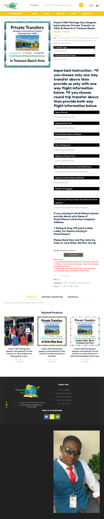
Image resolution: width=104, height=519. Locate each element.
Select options (19, 332)
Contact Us (87, 13)
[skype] (76, 286)
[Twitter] (59, 286)
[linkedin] (71, 286)
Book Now (74, 255)
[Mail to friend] (69, 286)
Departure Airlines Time (65, 156)
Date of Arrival (61, 112)
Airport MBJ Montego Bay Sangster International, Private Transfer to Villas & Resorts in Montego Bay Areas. (19, 352)
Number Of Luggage (64, 189)
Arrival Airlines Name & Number (68, 134)
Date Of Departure (63, 145)
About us (60, 13)
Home (34, 13)
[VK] (64, 286)
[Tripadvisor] (57, 416)
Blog (73, 13)
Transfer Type (61, 47)
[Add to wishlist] (15, 332)
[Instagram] (52, 416)
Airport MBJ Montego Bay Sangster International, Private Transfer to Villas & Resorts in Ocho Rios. (52, 352)
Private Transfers (34, 18)
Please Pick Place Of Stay (65, 55)
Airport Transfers (21, 18)
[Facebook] (62, 286)
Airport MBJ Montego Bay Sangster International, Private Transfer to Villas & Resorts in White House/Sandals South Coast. (85, 352)
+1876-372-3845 (31, 407)
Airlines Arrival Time (63, 123)
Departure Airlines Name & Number (69, 178)
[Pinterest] (67, 286)
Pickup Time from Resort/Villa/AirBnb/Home (73, 167)
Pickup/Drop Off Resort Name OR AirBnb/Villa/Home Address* (76, 201)
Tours (46, 13)
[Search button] (81, 5)
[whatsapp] (74, 286)
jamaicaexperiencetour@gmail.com (31, 405)
